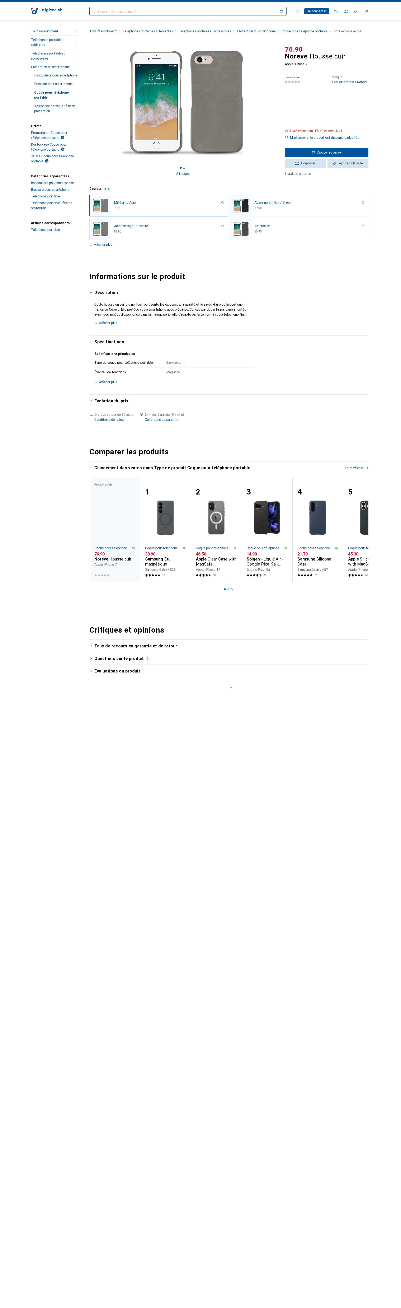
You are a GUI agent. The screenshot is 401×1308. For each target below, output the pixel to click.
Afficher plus (103, 245)
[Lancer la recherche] (93, 11)
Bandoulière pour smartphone (55, 75)
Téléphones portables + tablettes (48, 42)
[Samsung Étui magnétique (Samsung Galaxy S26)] (165, 529)
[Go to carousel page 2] (228, 589)
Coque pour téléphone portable (51, 94)
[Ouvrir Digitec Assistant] (335, 11)
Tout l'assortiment (44, 31)
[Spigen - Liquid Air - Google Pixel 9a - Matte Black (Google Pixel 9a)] (267, 529)
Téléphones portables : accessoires (48, 55)
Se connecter (316, 11)
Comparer (308, 163)
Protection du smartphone (50, 67)
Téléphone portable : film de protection (55, 108)
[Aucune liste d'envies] (356, 11)
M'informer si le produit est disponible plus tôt (324, 138)
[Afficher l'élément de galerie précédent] (88, 103)
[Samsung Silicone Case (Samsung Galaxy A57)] (317, 529)
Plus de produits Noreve (350, 79)
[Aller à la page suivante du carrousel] (361, 529)
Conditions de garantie (161, 420)
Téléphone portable (45, 196)
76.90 (294, 49)
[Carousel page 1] (181, 168)
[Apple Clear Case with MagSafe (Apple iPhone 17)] (216, 529)
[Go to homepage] (46, 11)
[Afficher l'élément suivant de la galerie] (277, 103)
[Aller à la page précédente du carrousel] (97, 529)
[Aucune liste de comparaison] (346, 11)
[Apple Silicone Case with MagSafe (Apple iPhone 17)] (368, 529)
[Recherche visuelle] (282, 11)
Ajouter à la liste (351, 163)
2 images (183, 174)
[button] (326, 130)
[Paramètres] (297, 11)
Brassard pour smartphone (53, 84)
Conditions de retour (109, 420)
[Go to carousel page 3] (232, 589)
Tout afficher (354, 468)
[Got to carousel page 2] (184, 168)
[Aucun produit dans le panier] (366, 11)
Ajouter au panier (329, 152)
